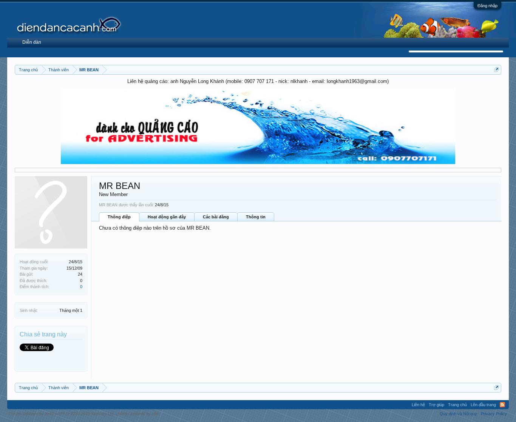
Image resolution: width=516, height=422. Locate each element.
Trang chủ (457, 404)
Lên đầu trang (483, 404)
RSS (502, 404)
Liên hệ (418, 404)
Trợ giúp (436, 404)
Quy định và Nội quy (458, 413)
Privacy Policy (494, 413)
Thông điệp (119, 217)
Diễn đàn (31, 42)
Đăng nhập (487, 5)
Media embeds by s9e (138, 413)
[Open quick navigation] (496, 69)
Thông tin (256, 217)
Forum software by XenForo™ (62, 413)
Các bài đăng (216, 217)
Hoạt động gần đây (167, 217)
